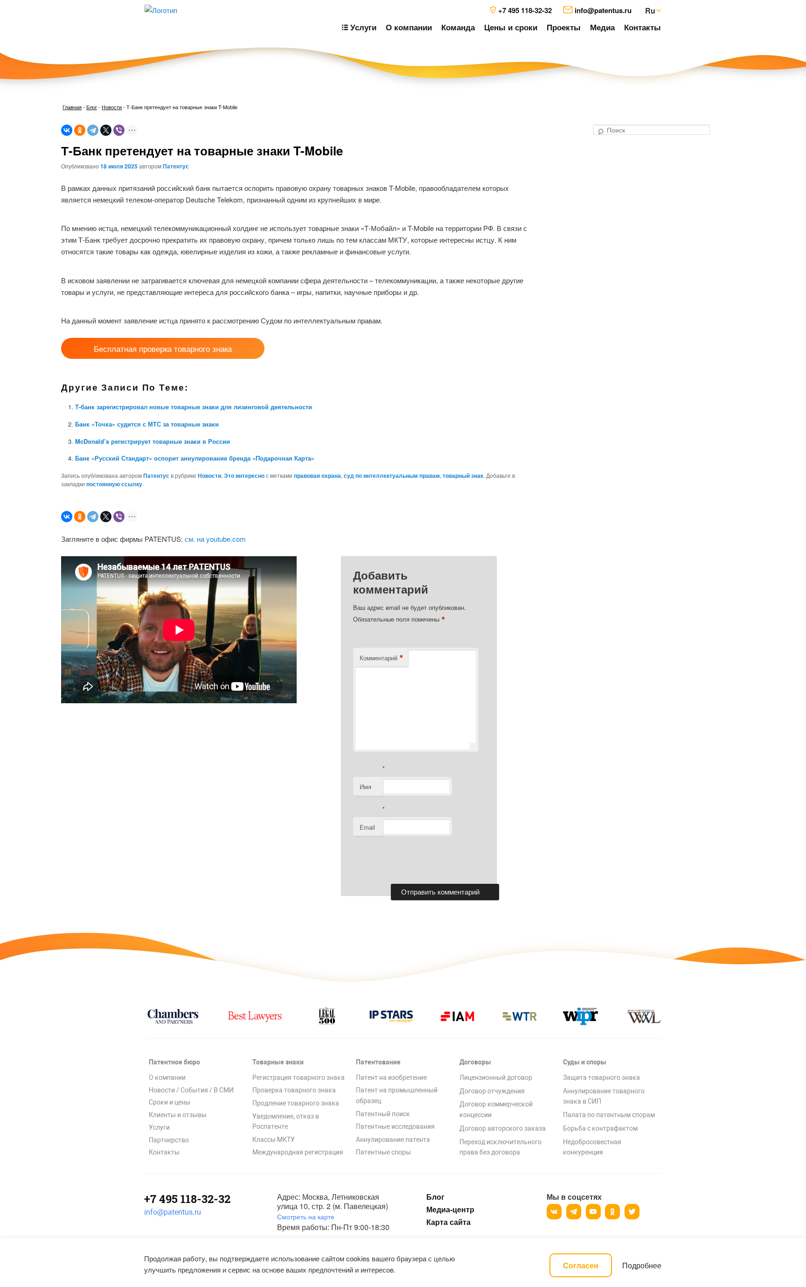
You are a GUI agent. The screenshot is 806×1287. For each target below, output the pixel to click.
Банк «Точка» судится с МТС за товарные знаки (147, 424)
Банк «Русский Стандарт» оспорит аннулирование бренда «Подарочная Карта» (194, 458)
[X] (105, 130)
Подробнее (641, 1265)
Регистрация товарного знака (298, 1077)
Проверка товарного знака (294, 1090)
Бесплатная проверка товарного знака (163, 348)
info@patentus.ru (172, 1212)
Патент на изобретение (391, 1077)
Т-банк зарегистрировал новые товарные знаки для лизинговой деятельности (193, 406)
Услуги (159, 1127)
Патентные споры (383, 1152)
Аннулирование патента (393, 1139)
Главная (72, 107)
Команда (458, 27)
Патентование (378, 1062)
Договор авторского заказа (502, 1128)
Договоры (475, 1062)
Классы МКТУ (273, 1139)
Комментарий (381, 657)
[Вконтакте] (554, 1211)
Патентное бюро (174, 1062)
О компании (409, 27)
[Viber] (119, 130)
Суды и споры (584, 1062)
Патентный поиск (383, 1114)
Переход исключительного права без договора (500, 1147)
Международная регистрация (297, 1152)
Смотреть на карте (305, 1216)
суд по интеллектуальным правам (392, 475)
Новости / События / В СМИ (191, 1090)
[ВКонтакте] (66, 130)
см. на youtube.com (215, 539)
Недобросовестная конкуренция (592, 1147)
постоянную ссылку (114, 484)
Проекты (564, 27)
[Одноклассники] (79, 130)
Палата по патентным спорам (609, 1115)
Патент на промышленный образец (397, 1095)
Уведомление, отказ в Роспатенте (285, 1121)
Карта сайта (448, 1222)
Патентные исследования (395, 1126)
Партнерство (169, 1140)
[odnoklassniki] (612, 1211)
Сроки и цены (169, 1102)
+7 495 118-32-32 (187, 1198)
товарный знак (463, 475)
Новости (112, 107)
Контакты (642, 27)
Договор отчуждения (492, 1091)
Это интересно (244, 475)
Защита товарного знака (601, 1077)
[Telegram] (92, 130)
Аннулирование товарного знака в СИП (604, 1096)
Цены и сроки (510, 27)
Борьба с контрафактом (600, 1128)
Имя (365, 786)
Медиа (602, 27)
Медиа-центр (450, 1209)
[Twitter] (632, 1211)
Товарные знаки (278, 1062)
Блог (91, 107)
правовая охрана (317, 475)
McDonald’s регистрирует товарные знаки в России (152, 441)
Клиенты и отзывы (178, 1115)
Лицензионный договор (495, 1077)
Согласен (580, 1265)
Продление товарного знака (295, 1103)
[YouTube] (593, 1211)
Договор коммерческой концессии (496, 1109)
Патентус (176, 166)
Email (367, 827)
